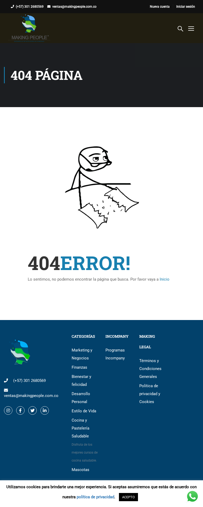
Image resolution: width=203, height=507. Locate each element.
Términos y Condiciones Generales (150, 368)
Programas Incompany (115, 354)
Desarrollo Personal (81, 397)
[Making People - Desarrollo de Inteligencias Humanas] (29, 28)
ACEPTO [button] (128, 497)
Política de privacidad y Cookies (149, 393)
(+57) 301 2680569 (30, 6)
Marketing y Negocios (82, 354)
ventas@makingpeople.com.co (74, 6)
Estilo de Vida (84, 411)
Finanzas (79, 367)
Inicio (164, 279)
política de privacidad (95, 497)
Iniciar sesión (185, 6)
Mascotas (80, 469)
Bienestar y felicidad (81, 380)
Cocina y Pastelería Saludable (85, 440)
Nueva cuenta (160, 6)
